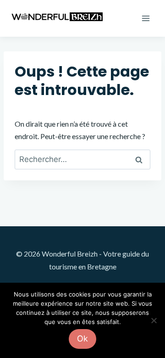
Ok (82, 338)
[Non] (153, 320)
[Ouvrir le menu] (145, 18)
